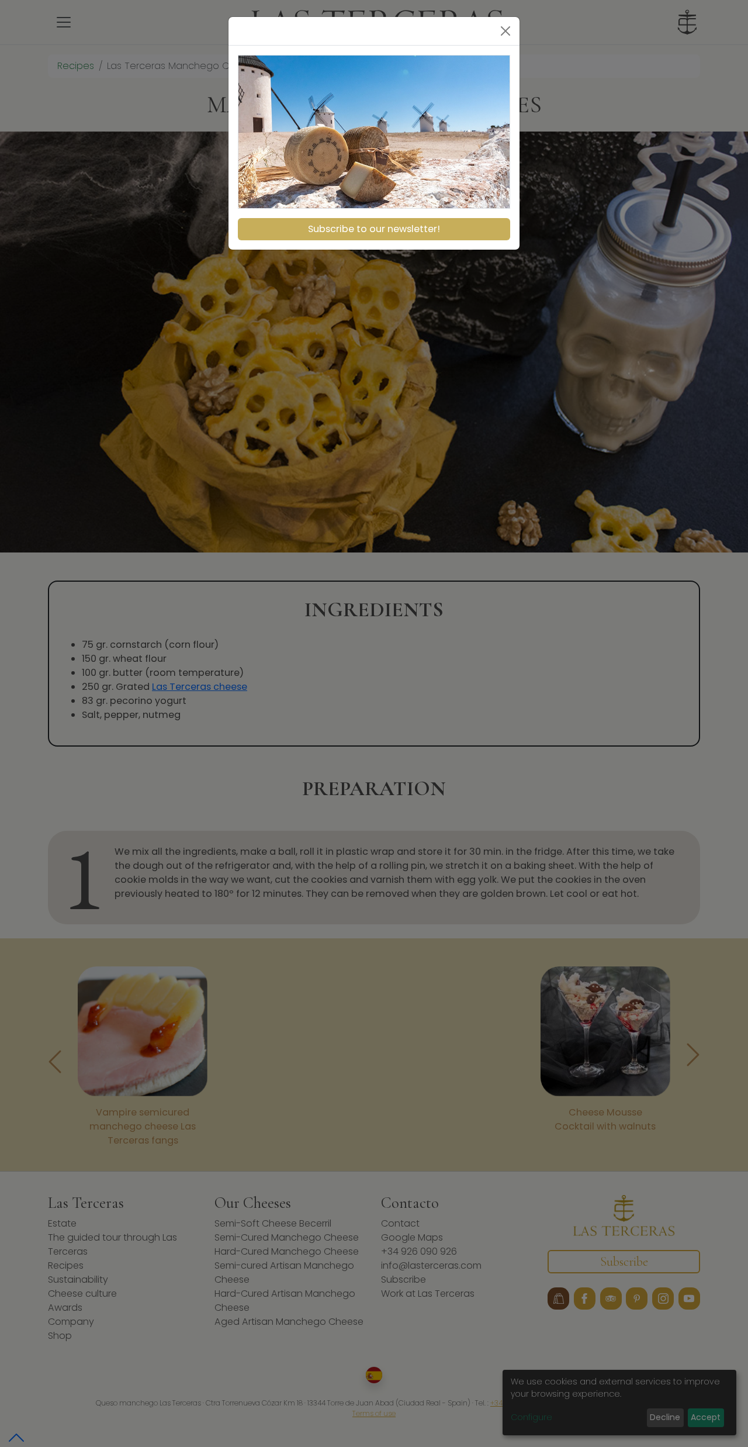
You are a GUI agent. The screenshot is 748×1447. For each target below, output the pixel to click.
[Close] (505, 31)
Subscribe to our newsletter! (374, 229)
